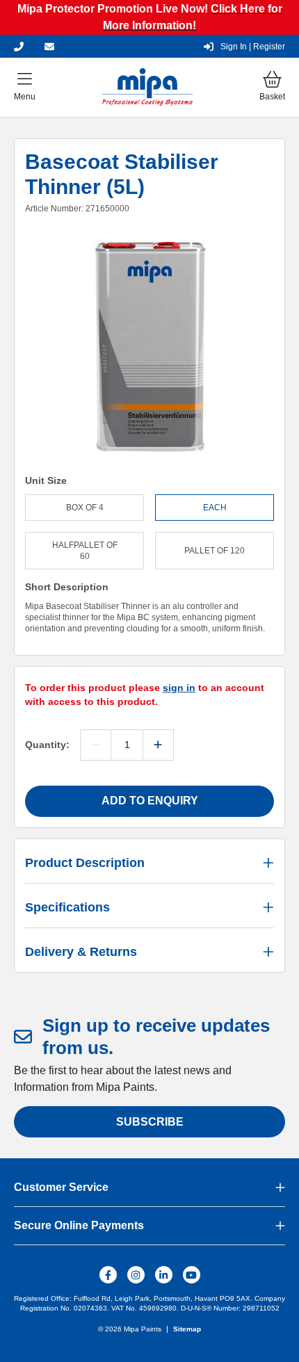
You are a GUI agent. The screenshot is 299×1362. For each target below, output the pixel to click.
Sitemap (187, 1329)
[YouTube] (191, 1274)
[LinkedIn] (163, 1274)
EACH (215, 507)
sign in (179, 687)
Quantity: (47, 744)
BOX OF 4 (85, 507)
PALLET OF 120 (214, 551)
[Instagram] (136, 1274)
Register (252, 46)
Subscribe (150, 1122)
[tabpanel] (149, 349)
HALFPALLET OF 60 (85, 550)
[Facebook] (108, 1274)
